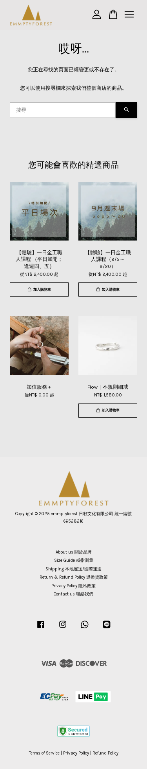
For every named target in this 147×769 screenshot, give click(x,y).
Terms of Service (44, 753)
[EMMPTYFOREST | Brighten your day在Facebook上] (40, 628)
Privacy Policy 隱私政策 (73, 585)
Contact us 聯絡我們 (73, 594)
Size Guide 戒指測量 (73, 560)
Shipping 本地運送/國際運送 (73, 569)
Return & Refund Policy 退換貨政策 (74, 577)
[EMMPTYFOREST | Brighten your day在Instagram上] (62, 628)
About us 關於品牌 (74, 552)
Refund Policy (105, 753)
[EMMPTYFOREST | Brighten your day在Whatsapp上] (84, 628)
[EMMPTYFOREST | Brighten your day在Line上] (106, 628)
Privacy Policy (76, 753)
